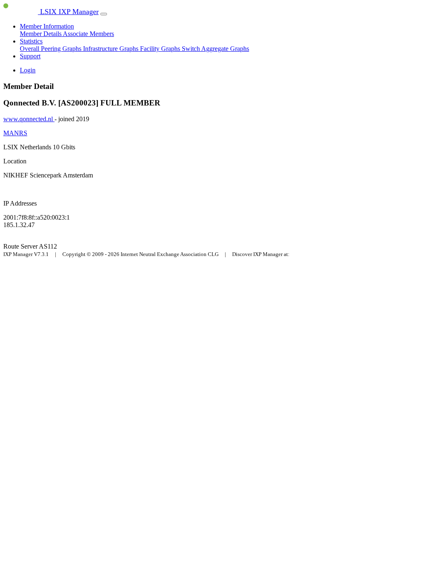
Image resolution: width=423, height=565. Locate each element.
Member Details (41, 33)
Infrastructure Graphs (111, 48)
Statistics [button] (31, 41)
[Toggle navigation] (103, 14)
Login (28, 70)
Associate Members (88, 33)
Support (30, 56)
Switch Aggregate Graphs (215, 48)
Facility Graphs (161, 48)
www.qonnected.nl (29, 118)
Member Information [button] (47, 26)
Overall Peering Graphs (51, 48)
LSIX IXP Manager (68, 11)
